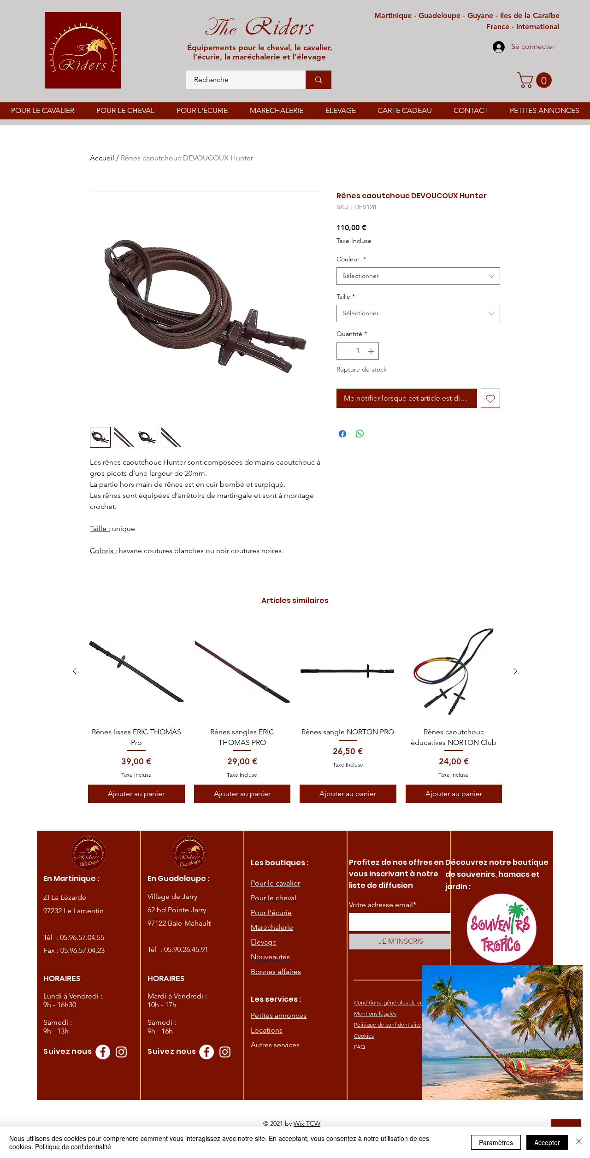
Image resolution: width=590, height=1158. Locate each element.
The (219, 28)
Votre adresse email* (382, 905)
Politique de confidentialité (73, 1146)
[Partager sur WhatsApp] (360, 433)
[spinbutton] (357, 351)
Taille (345, 296)
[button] (536, 80)
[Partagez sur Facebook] (342, 433)
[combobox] (418, 276)
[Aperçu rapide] (136, 671)
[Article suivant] (515, 671)
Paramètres (496, 1142)
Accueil (102, 158)
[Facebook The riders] (102, 1052)
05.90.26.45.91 (186, 949)
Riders (274, 27)
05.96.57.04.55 (82, 937)
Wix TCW (307, 1123)
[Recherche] (318, 80)
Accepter (547, 1142)
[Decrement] (343, 351)
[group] (295, 713)
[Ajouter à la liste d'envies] (490, 398)
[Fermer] (578, 1142)
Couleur (351, 259)
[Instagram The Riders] (121, 1052)
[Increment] (372, 351)
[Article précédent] (74, 671)
